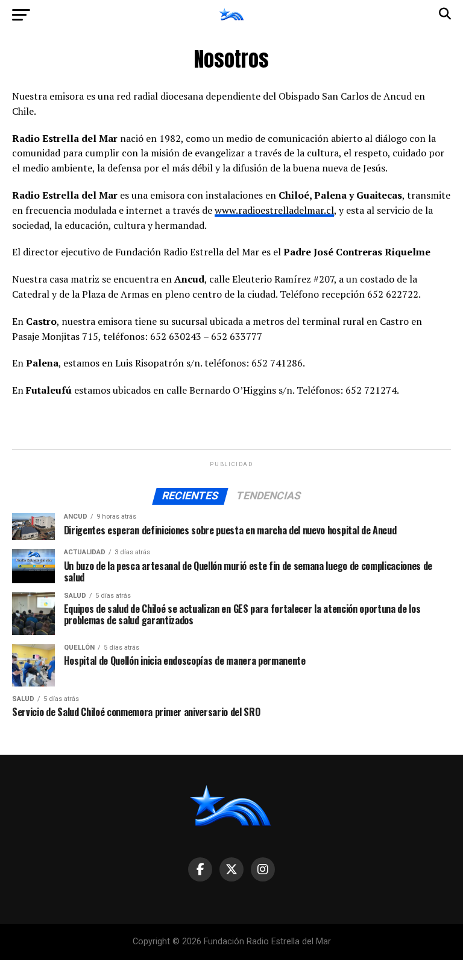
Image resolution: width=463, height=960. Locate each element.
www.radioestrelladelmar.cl (274, 210)
